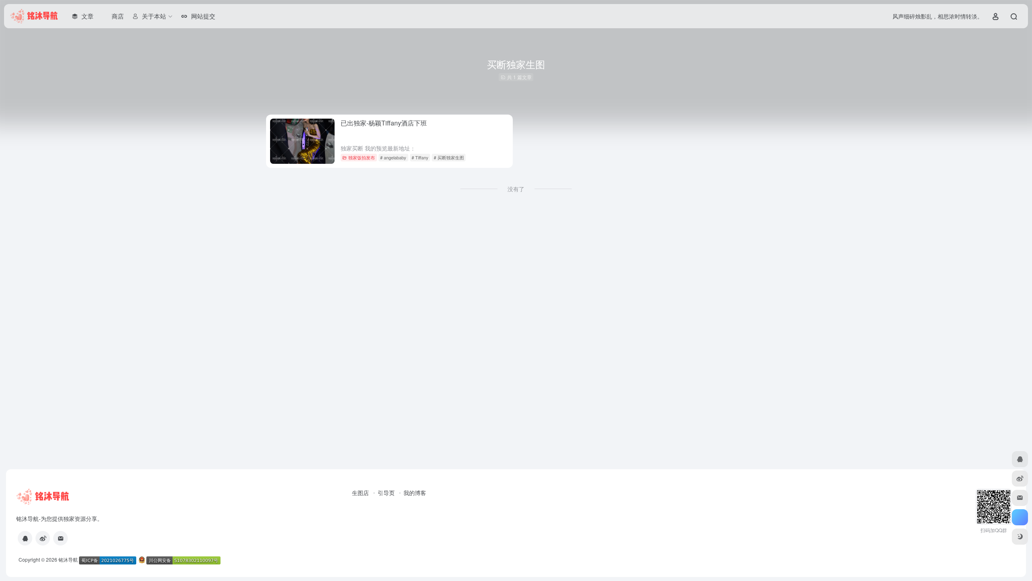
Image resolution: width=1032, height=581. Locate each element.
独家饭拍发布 (361, 157)
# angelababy (393, 157)
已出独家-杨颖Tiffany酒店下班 (384, 122)
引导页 (386, 493)
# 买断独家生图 (449, 157)
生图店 (360, 493)
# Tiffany (420, 157)
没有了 (516, 189)
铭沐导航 (68, 559)
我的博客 (415, 493)
